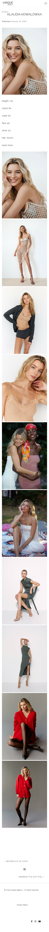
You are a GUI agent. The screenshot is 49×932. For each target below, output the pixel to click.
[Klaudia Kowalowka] (24, 185)
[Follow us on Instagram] (35, 921)
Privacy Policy (22, 905)
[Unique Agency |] (8, 3)
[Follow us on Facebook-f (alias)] (31, 921)
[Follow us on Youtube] (39, 921)
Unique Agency (16, 890)
